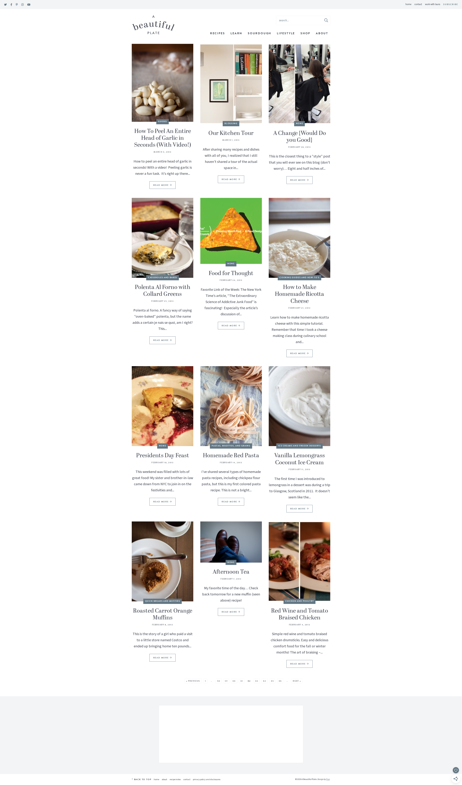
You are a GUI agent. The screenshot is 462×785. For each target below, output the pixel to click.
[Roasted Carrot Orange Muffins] (162, 561)
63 (256, 681)
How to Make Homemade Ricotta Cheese (299, 294)
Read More (159, 186)
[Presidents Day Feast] (162, 406)
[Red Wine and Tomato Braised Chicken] (299, 561)
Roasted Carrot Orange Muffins (162, 614)
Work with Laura (432, 4)
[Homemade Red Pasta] (231, 406)
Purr (328, 779)
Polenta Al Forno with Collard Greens (162, 291)
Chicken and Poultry (299, 601)
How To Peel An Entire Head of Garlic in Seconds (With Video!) (162, 138)
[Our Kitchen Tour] (231, 84)
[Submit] (326, 20)
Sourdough (259, 33)
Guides (162, 121)
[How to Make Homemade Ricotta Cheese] (299, 238)
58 (218, 681)
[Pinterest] (16, 5)
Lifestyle (286, 33)
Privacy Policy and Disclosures (206, 779)
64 (264, 681)
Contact (418, 4)
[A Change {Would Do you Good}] (299, 84)
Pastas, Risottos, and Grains (231, 445)
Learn (236, 33)
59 (226, 681)
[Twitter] (5, 5)
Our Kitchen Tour (231, 133)
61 (242, 681)
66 (280, 681)
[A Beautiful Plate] (153, 25)
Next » (297, 681)
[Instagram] (22, 5)
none (299, 123)
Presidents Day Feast (162, 455)
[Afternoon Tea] (231, 542)
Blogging (231, 123)
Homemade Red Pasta (231, 455)
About (322, 33)
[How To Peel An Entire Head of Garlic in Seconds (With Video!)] (162, 83)
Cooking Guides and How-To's (299, 277)
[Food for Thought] (231, 231)
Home (408, 4)
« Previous (193, 681)
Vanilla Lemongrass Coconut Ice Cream (299, 459)
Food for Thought (231, 273)
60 (234, 681)
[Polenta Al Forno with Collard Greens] (162, 238)
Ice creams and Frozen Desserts (299, 445)
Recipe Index (175, 779)
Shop (305, 33)
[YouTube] (29, 5)
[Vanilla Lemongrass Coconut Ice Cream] (299, 406)
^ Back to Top (141, 779)
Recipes (217, 33)
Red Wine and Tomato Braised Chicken (299, 614)
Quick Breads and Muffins (162, 601)
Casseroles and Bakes (162, 277)
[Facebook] (11, 5)
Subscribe (450, 4)
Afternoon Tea (231, 572)
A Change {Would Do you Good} (299, 136)
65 (272, 681)
